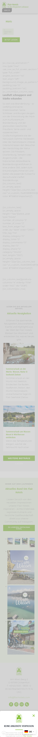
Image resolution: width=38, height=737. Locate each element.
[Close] (33, 715)
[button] (4, 733)
